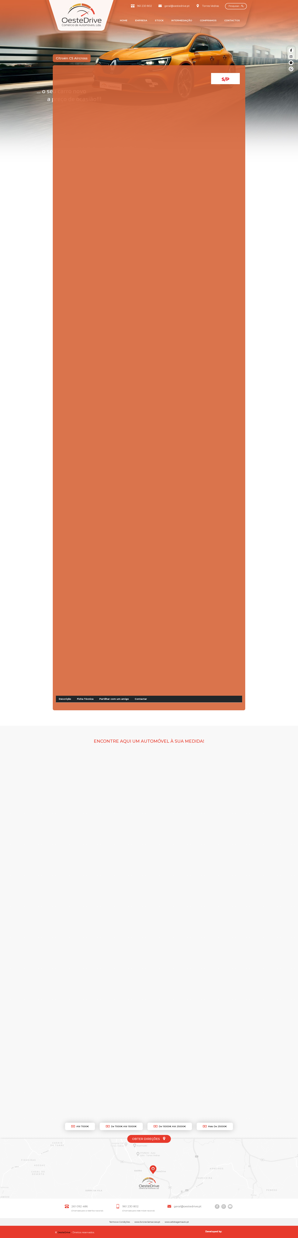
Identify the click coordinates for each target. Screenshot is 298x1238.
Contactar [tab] (141, 699)
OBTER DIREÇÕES (146, 1139)
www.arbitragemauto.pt (177, 1222)
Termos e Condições (119, 1222)
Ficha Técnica (85, 699)
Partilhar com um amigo (114, 699)
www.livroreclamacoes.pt (147, 1222)
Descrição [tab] (65, 699)
